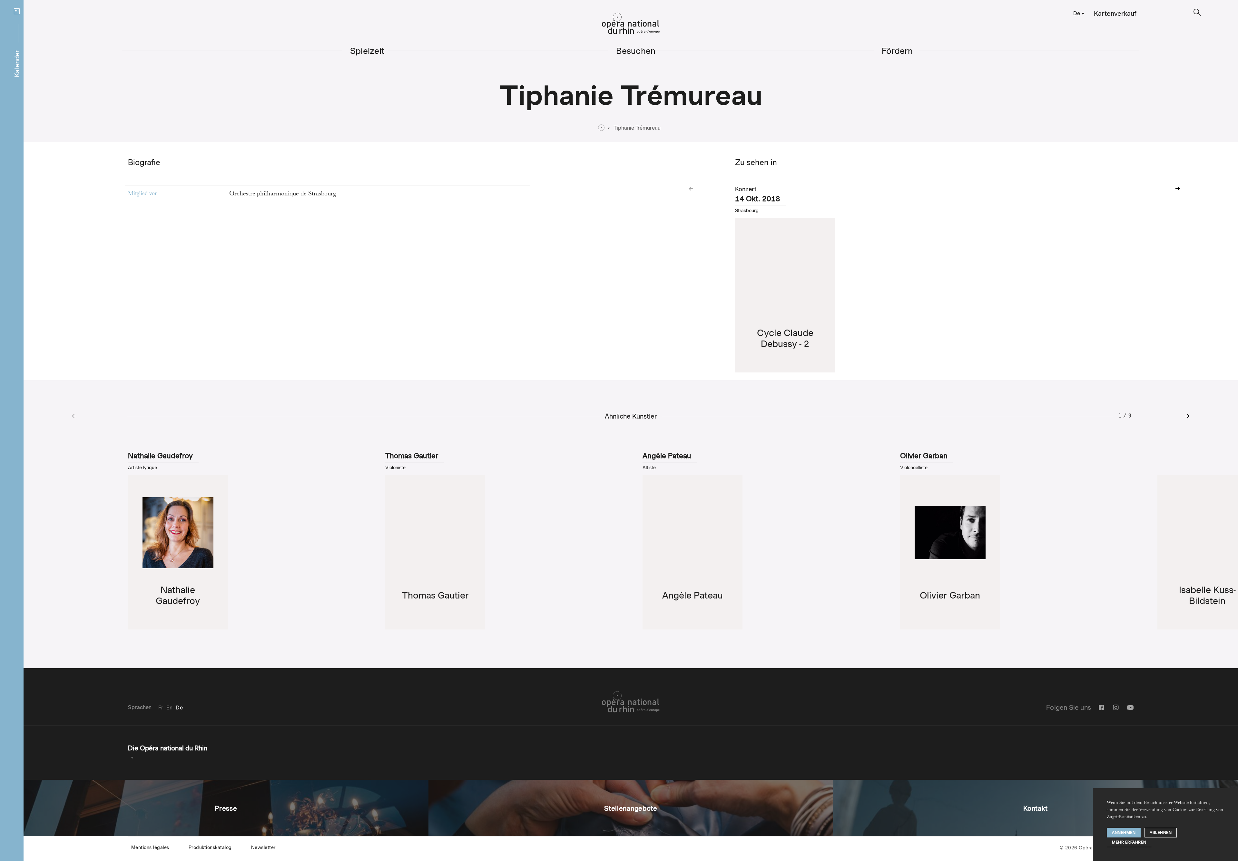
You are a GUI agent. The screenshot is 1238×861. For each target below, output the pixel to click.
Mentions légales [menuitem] (150, 847)
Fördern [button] (897, 51)
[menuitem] (1077, 13)
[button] (1197, 12)
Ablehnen (1161, 832)
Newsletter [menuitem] (263, 847)
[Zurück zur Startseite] (631, 24)
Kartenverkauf (1115, 13)
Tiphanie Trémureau (637, 128)
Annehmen (1123, 832)
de (1076, 13)
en (169, 708)
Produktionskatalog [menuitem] (210, 847)
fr (160, 708)
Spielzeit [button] (367, 51)
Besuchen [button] (636, 51)
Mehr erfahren (1129, 842)
